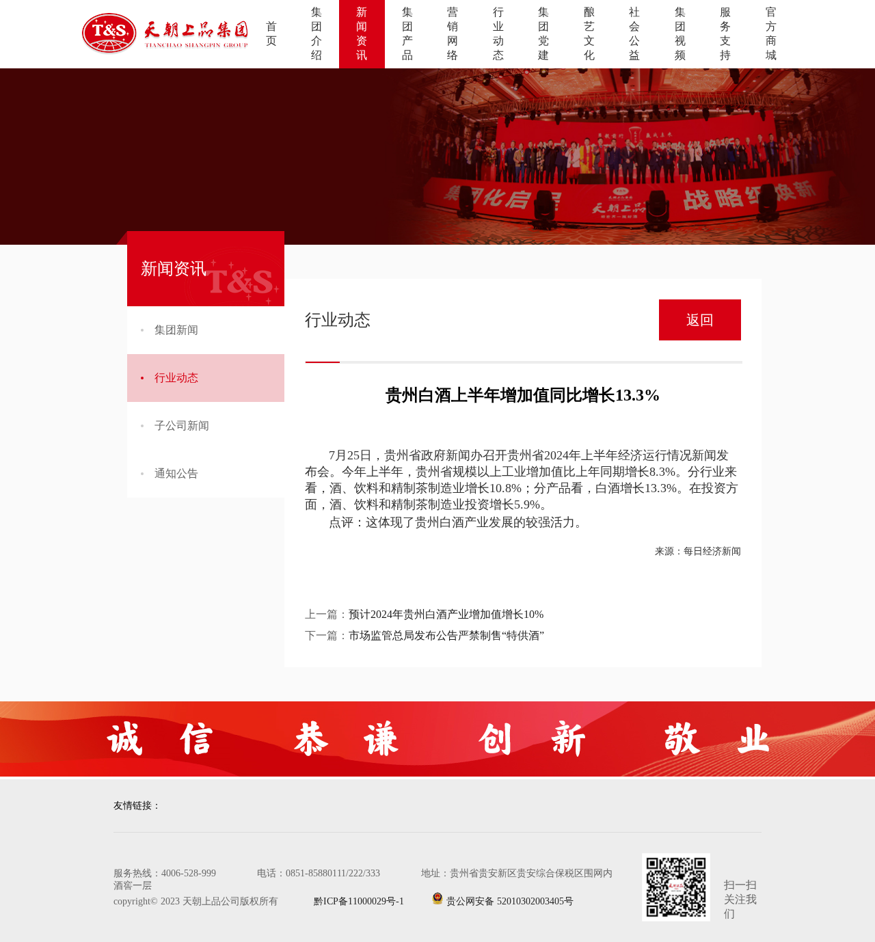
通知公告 (176, 473)
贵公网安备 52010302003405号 (509, 901)
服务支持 (725, 33)
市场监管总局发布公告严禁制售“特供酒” (446, 635)
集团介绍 (316, 33)
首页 (271, 33)
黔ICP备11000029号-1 (346, 901)
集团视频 (680, 33)
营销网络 (452, 33)
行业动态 (498, 33)
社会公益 (634, 33)
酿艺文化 (589, 33)
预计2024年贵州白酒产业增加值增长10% (446, 614)
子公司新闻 (181, 425)
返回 (700, 319)
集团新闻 (176, 330)
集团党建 (543, 33)
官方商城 (771, 33)
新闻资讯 (361, 33)
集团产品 (407, 33)
